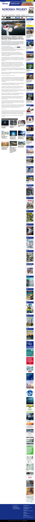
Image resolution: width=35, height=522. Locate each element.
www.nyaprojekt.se (15, 506)
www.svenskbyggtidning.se (16, 507)
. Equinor (12, 42)
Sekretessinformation (24, 520)
